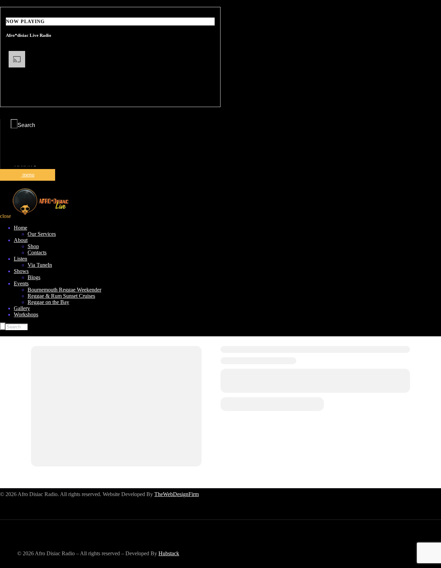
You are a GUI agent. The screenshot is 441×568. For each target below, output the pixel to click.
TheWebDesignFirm (176, 494)
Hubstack (168, 553)
